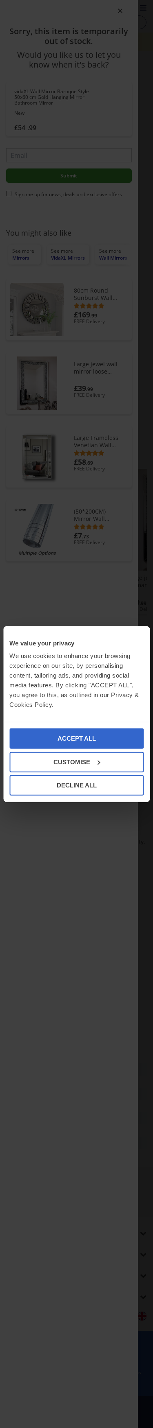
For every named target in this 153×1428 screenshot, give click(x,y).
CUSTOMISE (71, 761)
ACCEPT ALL (77, 738)
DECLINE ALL (77, 785)
